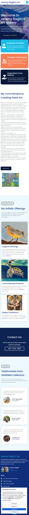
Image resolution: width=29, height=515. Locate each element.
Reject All (14, 506)
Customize (14, 503)
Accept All (14, 509)
